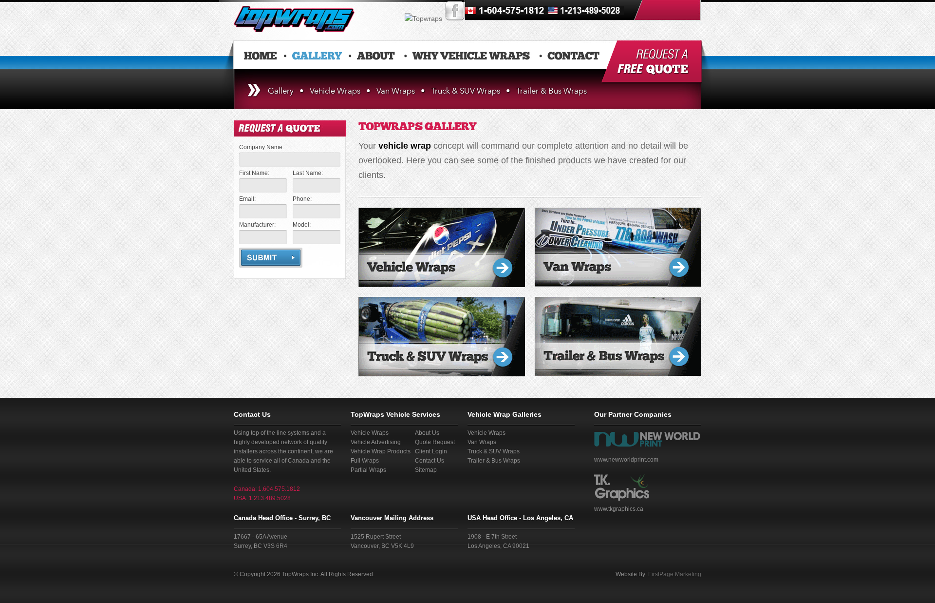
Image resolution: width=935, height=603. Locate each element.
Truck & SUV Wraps (465, 91)
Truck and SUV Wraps (441, 336)
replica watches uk (408, 456)
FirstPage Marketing (674, 574)
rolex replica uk (451, 424)
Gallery (281, 91)
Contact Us (252, 414)
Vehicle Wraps (335, 91)
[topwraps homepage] (260, 56)
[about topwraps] (376, 56)
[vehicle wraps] (471, 56)
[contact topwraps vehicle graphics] (573, 56)
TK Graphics (621, 487)
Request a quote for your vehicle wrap (651, 62)
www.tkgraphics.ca (618, 509)
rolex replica (637, 391)
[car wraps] (294, 30)
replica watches (469, 466)
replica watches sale (625, 434)
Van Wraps (395, 91)
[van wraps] (506, 18)
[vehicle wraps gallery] (317, 56)
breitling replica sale (576, 402)
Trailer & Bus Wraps (551, 91)
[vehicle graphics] (586, 18)
